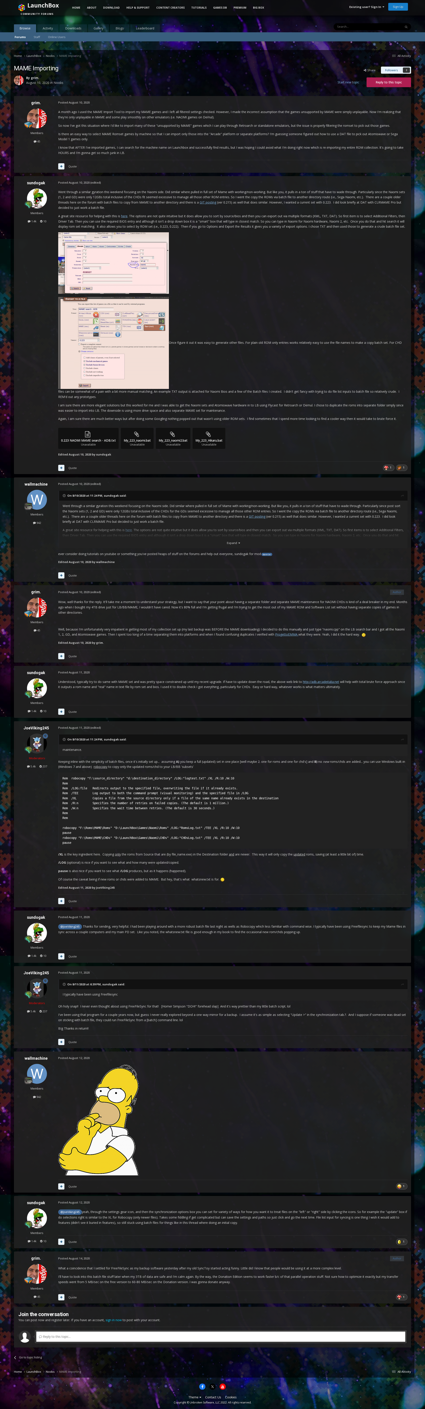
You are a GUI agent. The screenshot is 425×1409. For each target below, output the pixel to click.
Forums (20, 37)
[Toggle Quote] (65, 495)
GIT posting (208, 202)
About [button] (92, 8)
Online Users (57, 37)
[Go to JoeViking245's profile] (37, 744)
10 (44, 221)
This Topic (388, 27)
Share (371, 70)
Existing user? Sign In (365, 7)
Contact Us (213, 1397)
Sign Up (398, 7)
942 (38, 523)
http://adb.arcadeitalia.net (321, 682)
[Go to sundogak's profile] (37, 198)
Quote (72, 166)
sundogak (36, 183)
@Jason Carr (267, 554)
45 (38, 141)
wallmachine (36, 484)
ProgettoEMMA (286, 634)
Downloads (73, 28)
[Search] (406, 26)
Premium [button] (240, 8)
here (124, 216)
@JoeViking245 (70, 926)
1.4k (34, 221)
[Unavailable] (113, 263)
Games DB (220, 8)
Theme (193, 1397)
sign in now (114, 1320)
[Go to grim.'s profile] (37, 118)
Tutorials (199, 8)
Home (76, 8)
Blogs (120, 28)
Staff (37, 37)
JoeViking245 (36, 728)
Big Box (258, 8)
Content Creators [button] (170, 8)
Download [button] (111, 8)
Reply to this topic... (56, 1336)
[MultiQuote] (61, 166)
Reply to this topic (389, 82)
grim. (36, 102)
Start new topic (348, 82)
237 (44, 766)
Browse (25, 28)
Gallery (98, 28)
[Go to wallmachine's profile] (37, 500)
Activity (48, 28)
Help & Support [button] (138, 8)
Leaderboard (145, 28)
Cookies (231, 1397)
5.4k (33, 766)
